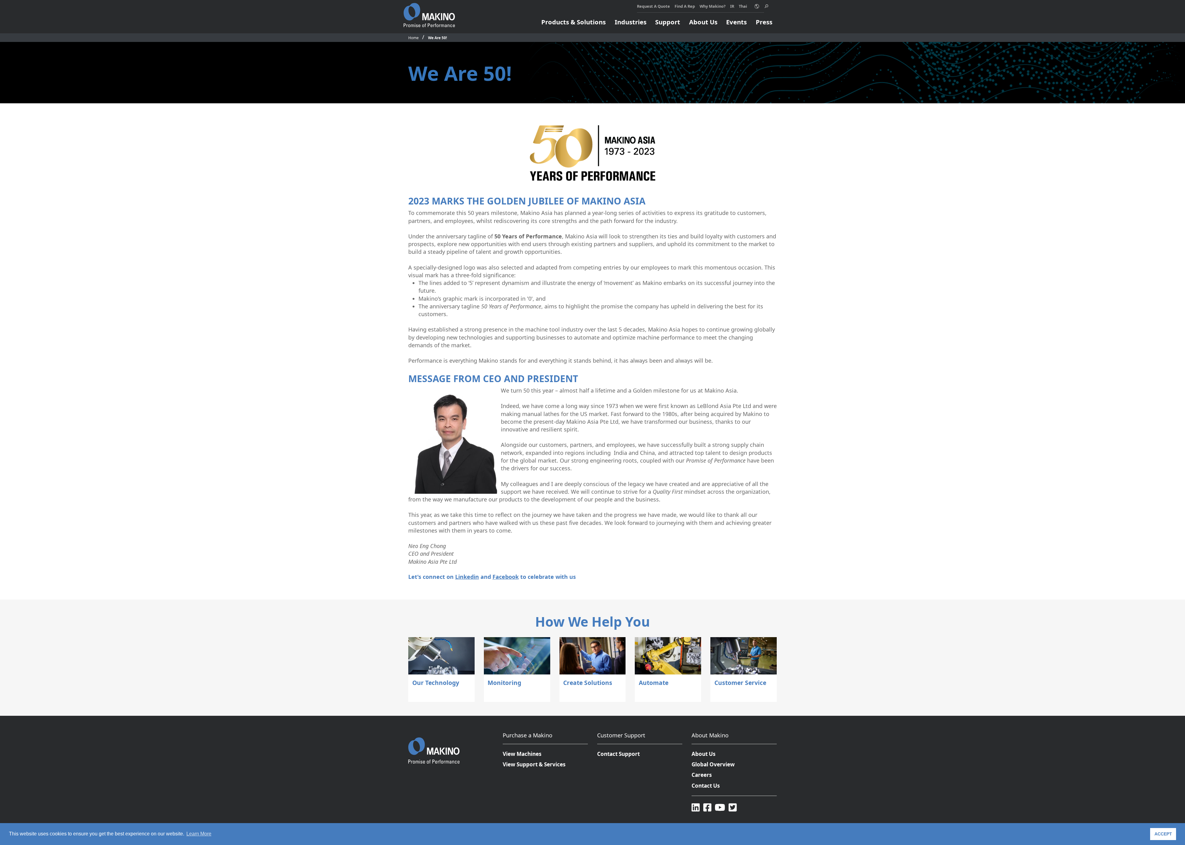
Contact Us (706, 785)
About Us (703, 22)
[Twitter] (733, 807)
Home (413, 37)
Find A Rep (685, 6)
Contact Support (618, 753)
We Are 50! (437, 37)
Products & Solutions (573, 22)
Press (764, 22)
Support (667, 22)
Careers (702, 774)
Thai (743, 6)
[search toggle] (766, 6)
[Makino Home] (429, 11)
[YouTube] (720, 807)
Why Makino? (713, 6)
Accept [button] (1163, 833)
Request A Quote (653, 6)
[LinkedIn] (696, 807)
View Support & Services (534, 764)
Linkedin (467, 576)
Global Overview (713, 764)
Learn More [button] (198, 833)
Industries (631, 22)
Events (736, 22)
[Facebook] (707, 807)
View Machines (522, 753)
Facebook (506, 576)
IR (732, 6)
